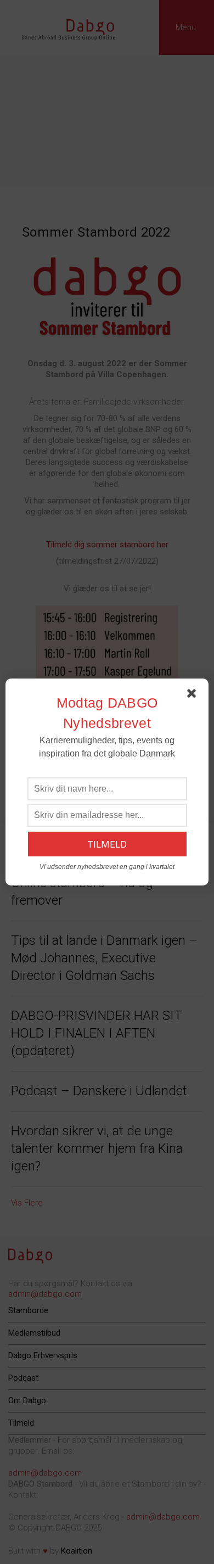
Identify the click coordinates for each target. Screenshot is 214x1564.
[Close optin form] (193, 695)
